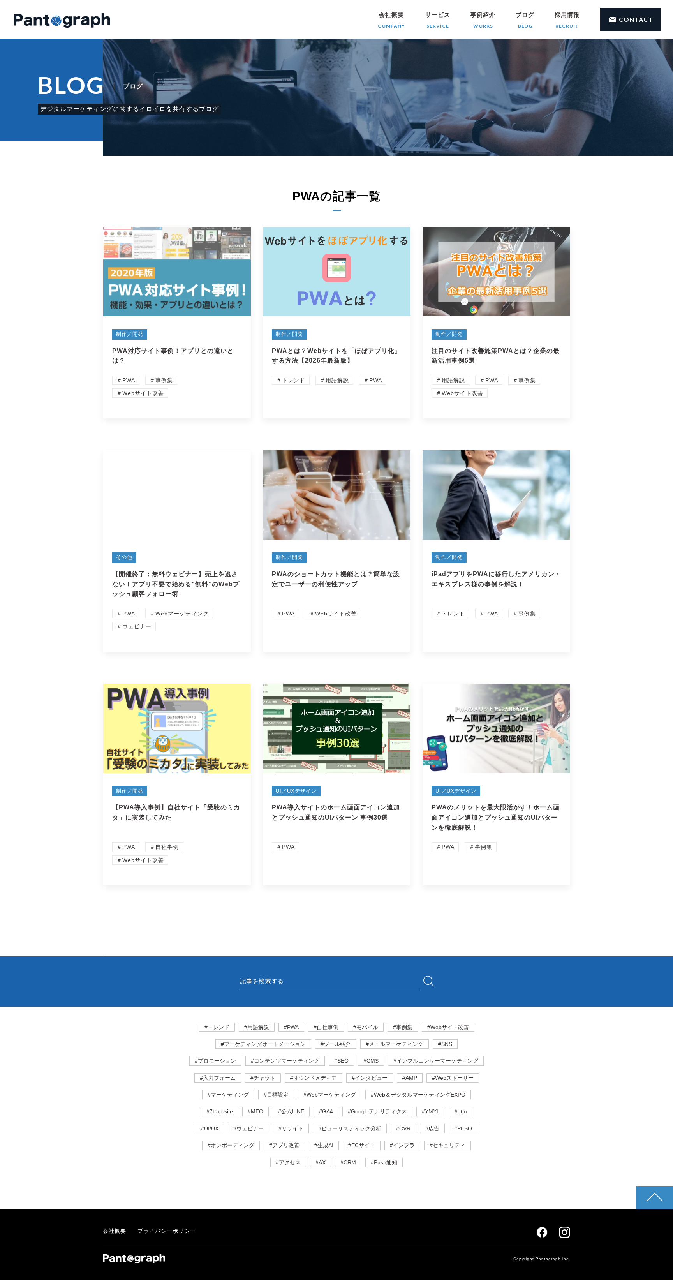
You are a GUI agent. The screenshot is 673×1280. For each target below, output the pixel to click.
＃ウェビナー (134, 626)
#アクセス (288, 1162)
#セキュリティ (447, 1145)
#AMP (409, 1078)
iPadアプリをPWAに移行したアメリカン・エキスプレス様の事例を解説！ (496, 579)
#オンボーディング (231, 1145)
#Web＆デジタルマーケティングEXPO (418, 1094)
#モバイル (365, 1027)
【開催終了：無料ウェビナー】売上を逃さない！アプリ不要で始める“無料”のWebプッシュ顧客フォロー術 (176, 584)
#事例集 (402, 1027)
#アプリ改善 (284, 1145)
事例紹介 (482, 20)
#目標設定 (276, 1094)
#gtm (461, 1111)
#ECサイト (361, 1145)
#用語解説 (256, 1027)
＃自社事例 (164, 847)
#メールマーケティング (394, 1044)
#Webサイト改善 (448, 1027)
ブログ (525, 20)
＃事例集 (161, 380)
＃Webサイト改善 (140, 393)
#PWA (291, 1027)
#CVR (403, 1128)
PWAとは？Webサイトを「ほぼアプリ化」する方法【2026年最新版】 (336, 355)
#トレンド (216, 1027)
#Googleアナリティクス (377, 1111)
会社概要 (391, 20)
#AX (320, 1162)
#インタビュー (370, 1078)
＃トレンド (290, 380)
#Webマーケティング (329, 1094)
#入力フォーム (218, 1078)
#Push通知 (384, 1162)
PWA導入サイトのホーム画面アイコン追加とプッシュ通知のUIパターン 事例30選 (336, 812)
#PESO (463, 1128)
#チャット (262, 1078)
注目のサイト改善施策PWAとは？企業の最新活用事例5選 (496, 355)
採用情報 (567, 20)
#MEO (255, 1111)
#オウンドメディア (313, 1078)
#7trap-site (219, 1111)
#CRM (348, 1162)
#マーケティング (228, 1094)
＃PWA (125, 380)
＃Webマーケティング (179, 613)
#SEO (341, 1061)
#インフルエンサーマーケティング (435, 1061)
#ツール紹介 (336, 1044)
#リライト (290, 1128)
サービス (437, 20)
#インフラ (402, 1145)
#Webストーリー (453, 1078)
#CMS (371, 1061)
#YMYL (431, 1111)
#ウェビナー (248, 1128)
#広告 (432, 1128)
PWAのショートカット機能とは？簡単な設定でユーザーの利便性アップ (336, 579)
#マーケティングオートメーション (263, 1044)
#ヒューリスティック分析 (349, 1128)
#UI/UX (209, 1128)
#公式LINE (291, 1111)
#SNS (445, 1044)
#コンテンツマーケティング (285, 1061)
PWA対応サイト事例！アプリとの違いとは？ (173, 355)
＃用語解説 (334, 380)
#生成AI (323, 1145)
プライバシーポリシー (166, 1231)
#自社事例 (326, 1027)
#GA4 (326, 1111)
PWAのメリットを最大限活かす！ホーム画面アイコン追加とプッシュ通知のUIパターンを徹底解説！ (496, 817)
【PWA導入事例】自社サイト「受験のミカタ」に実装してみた (176, 812)
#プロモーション (215, 1061)
